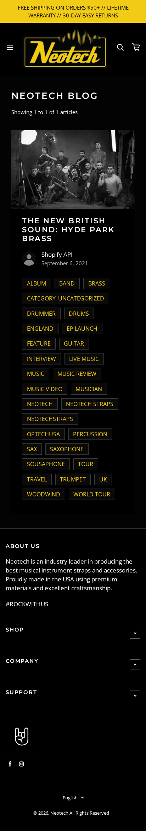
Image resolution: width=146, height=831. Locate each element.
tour (85, 464)
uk (103, 479)
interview (41, 359)
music (35, 374)
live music (84, 359)
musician (88, 389)
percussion (90, 434)
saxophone (67, 449)
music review (76, 374)
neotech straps (89, 404)
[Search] (120, 47)
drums (79, 314)
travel (37, 479)
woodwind (43, 494)
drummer (41, 314)
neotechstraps (50, 419)
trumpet (73, 479)
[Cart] (136, 47)
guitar (74, 343)
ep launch (82, 328)
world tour (91, 494)
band (67, 283)
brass (96, 283)
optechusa (43, 434)
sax (32, 449)
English (70, 797)
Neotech (59, 813)
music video (44, 389)
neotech (40, 404)
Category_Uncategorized (65, 298)
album (36, 283)
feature (39, 343)
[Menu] (10, 47)
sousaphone (46, 464)
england (40, 328)
